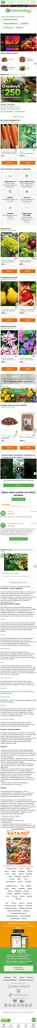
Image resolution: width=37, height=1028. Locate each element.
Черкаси (29, 871)
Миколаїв (18, 876)
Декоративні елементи (7, 719)
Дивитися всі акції (18, 116)
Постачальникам (25, 916)
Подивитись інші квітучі (7, 328)
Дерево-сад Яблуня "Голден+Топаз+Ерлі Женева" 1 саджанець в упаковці (26, 261)
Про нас (14, 903)
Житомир (28, 881)
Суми (25, 879)
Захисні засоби (5, 697)
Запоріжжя (21, 871)
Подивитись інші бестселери (9, 122)
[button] (35, 63)
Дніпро (13, 871)
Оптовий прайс (15, 918)
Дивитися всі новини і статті (18, 582)
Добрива (3, 688)
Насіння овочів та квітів (10, 19)
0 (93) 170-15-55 (22, 956)
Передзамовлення (12, 916)
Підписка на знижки (11, 908)
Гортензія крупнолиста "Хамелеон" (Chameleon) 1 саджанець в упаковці (27, 359)
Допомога (26, 911)
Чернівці (9, 893)
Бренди (24, 918)
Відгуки (21, 906)
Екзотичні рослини (6, 678)
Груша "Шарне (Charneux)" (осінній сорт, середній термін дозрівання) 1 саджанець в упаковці (8, 310)
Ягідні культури (5, 648)
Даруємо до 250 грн (25, 908)
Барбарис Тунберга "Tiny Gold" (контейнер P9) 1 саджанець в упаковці (8, 261)
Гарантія (29, 903)
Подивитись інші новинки (8, 230)
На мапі (30, 963)
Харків (28, 869)
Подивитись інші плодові (7, 279)
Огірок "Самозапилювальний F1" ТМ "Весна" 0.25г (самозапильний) (27, 152)
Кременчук (26, 893)
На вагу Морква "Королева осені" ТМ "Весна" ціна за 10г (9, 152)
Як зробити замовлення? (18, 913)
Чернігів (20, 881)
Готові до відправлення (10, 23)
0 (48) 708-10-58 (11, 959)
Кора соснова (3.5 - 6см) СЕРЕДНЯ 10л (8, 437)
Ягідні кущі (19, 27)
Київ (21, 869)
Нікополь (26, 876)
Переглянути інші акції (18, 74)
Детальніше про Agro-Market (11, 816)
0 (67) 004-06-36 (22, 959)
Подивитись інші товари (7, 407)
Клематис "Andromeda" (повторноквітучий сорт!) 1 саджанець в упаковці (8, 359)
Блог (6, 903)
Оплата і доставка (10, 906)
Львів (14, 874)
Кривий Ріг (29, 874)
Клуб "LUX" (29, 906)
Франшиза (7, 977)
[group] (18, 565)
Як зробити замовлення (26, 980)
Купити (9, 162)
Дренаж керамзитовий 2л (27, 437)
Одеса (7, 871)
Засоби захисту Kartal (14, 911)
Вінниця (21, 874)
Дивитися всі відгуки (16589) (18, 539)
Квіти (2, 662)
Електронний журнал (10, 980)
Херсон (7, 874)
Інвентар (3, 705)
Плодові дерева (8, 27)
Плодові (3, 635)
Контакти (22, 903)
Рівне (19, 879)
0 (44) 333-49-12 (12, 956)
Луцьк (10, 876)
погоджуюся (10, 394)
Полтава (11, 879)
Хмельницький (10, 881)
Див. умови (27, 203)
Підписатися (18, 391)
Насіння (2, 619)
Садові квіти (24, 23)
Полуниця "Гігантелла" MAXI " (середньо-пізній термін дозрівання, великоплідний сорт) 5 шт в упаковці (28, 310)
